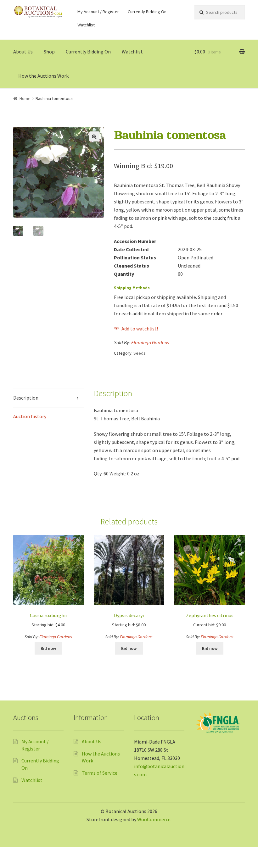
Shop (49, 51)
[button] (94, 136)
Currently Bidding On (147, 11)
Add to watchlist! (139, 328)
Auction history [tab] (29, 416)
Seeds (139, 353)
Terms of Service (99, 773)
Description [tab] (25, 398)
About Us (23, 51)
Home (25, 98)
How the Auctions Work (43, 76)
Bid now (48, 648)
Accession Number (135, 241)
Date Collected (131, 249)
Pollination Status (135, 257)
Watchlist (86, 25)
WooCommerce (154, 819)
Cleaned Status (131, 266)
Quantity (124, 274)
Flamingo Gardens (150, 342)
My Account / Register (98, 11)
